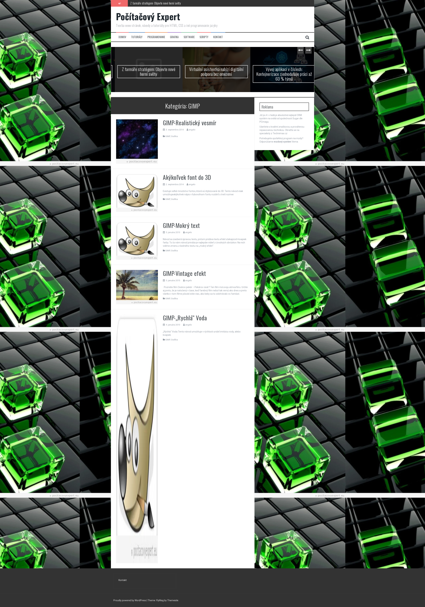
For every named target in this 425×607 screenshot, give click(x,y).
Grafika (174, 37)
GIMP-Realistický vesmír (189, 122)
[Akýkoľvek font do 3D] (137, 192)
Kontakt (218, 37)
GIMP (167, 136)
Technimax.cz (280, 133)
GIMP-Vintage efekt (184, 273)
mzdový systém (282, 141)
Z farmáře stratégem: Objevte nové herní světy (145, 71)
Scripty (204, 37)
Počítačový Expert (148, 16)
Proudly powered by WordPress (129, 600)
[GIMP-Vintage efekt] (137, 287)
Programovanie (156, 37)
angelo (192, 129)
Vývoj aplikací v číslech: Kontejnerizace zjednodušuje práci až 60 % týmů (280, 74)
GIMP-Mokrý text (181, 225)
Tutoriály (136, 37)
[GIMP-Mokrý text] (137, 240)
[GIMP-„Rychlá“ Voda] (137, 438)
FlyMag (160, 600)
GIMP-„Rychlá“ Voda (185, 317)
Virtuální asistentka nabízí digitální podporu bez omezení (160, 3)
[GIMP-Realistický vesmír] (137, 141)
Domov (122, 37)
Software (189, 37)
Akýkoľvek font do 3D (187, 177)
